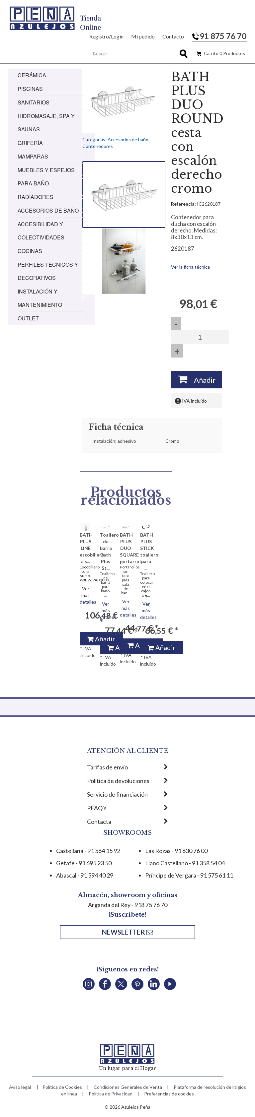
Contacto (173, 36)
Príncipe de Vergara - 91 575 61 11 (189, 875)
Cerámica (32, 75)
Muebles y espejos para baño (46, 176)
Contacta (99, 821)
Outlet (28, 318)
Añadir (201, 379)
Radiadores (35, 197)
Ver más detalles (88, 595)
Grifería (30, 143)
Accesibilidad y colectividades (41, 230)
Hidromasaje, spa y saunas (46, 122)
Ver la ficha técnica (190, 267)
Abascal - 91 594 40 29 (84, 875)
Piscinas (30, 89)
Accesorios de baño (48, 210)
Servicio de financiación (117, 794)
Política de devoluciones (118, 780)
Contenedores (97, 146)
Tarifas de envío (107, 767)
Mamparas (33, 156)
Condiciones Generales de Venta (128, 1087)
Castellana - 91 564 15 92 (88, 850)
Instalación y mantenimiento (40, 298)
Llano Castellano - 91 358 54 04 (185, 863)
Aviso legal (20, 1087)
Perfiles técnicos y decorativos (48, 271)
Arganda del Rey (109, 904)
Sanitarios (33, 102)
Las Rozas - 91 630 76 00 (176, 850)
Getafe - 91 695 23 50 (84, 863)
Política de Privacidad (110, 1093)
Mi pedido (143, 36)
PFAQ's (97, 808)
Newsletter (124, 932)
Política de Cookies (62, 1087)
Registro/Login (106, 36)
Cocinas (30, 251)
